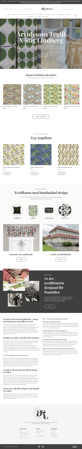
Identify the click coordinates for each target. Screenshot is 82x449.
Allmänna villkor (23, 432)
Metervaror (14, 14)
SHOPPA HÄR (41, 54)
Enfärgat (68, 14)
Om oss (11, 9)
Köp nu (7, 173)
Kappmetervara (25, 14)
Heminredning (61, 14)
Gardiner (32, 14)
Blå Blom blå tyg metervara (36, 167)
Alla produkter (54, 436)
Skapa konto (22, 436)
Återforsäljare (46, 16)
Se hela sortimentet (41, 116)
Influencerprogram (28, 9)
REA (40, 16)
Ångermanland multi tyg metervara (11, 167)
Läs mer (61, 259)
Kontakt (6, 9)
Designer (53, 14)
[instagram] (42, 446)
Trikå (20, 14)
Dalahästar (30, 16)
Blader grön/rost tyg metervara (65, 167)
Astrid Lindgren (39, 14)
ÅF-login (21, 9)
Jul (36, 16)
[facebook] (39, 446)
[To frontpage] (47, 9)
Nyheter (9, 14)
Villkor (15, 9)
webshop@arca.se (40, 436)
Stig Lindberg (47, 14)
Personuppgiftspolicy (24, 434)
